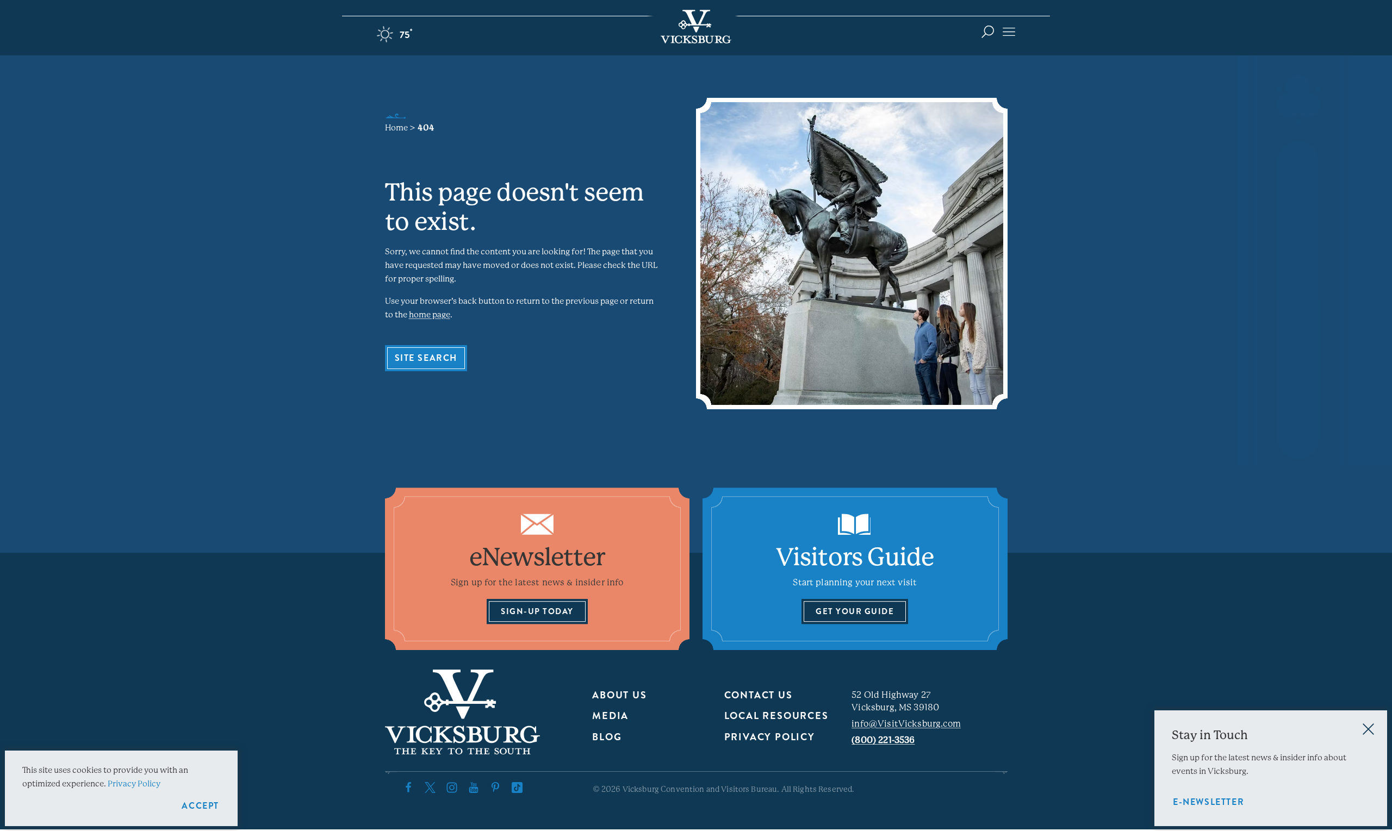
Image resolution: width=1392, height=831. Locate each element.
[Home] (696, 26)
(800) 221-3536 (883, 740)
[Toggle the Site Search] (987, 31)
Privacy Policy (769, 737)
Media (610, 716)
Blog (607, 737)
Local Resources (776, 716)
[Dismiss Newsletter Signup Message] (1368, 729)
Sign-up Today (537, 611)
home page (429, 315)
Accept (200, 805)
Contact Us (758, 695)
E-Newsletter (1208, 802)
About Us (619, 695)
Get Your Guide (855, 611)
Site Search (426, 358)
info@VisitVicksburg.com (906, 723)
